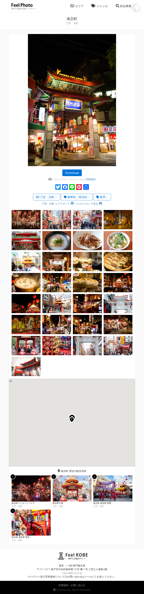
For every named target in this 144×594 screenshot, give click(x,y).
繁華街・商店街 (78, 197)
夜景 (104, 197)
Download (72, 173)
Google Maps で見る (86, 203)
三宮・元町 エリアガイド (56, 203)
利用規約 (91, 179)
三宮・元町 (48, 197)
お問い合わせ (78, 585)
